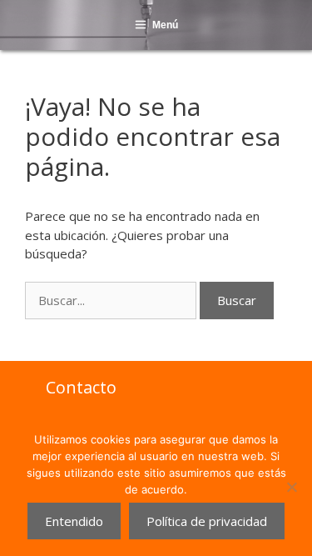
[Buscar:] (112, 300)
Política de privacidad (206, 521)
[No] (291, 486)
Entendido (74, 521)
